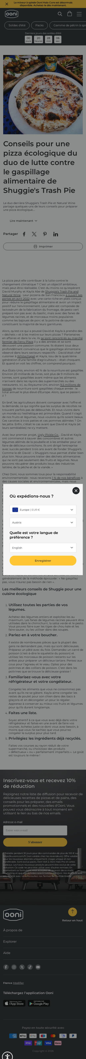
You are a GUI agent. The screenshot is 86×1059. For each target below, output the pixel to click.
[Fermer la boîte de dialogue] (76, 490)
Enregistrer (43, 560)
